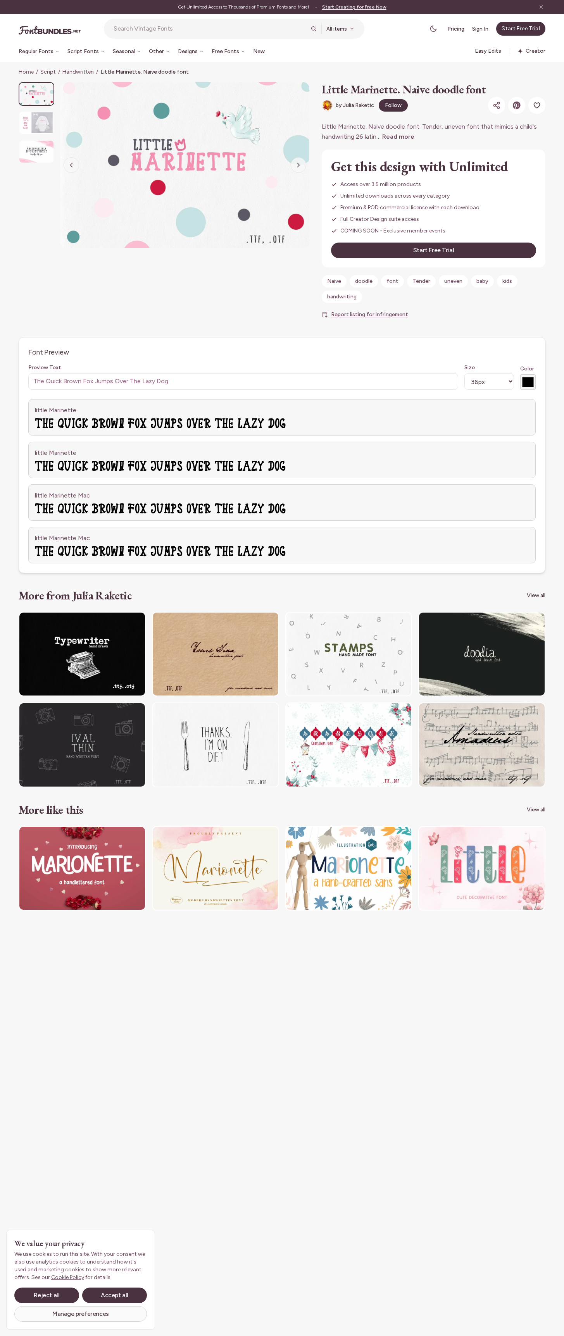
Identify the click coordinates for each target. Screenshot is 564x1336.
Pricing (455, 29)
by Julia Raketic (355, 105)
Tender (421, 281)
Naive (334, 281)
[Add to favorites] (536, 105)
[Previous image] (71, 165)
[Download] (119, 623)
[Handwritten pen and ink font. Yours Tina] (215, 654)
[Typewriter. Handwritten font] (82, 654)
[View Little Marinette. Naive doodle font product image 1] (36, 94)
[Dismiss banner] (541, 7)
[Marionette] (82, 868)
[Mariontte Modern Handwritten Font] (215, 868)
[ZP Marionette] (349, 868)
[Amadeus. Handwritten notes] (482, 745)
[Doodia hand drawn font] (482, 654)
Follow (393, 105)
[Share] (496, 105)
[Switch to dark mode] (433, 28)
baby (482, 281)
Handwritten (78, 72)
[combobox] (210, 28)
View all (536, 595)
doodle (364, 281)
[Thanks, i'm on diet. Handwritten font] (215, 745)
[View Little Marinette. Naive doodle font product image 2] (36, 122)
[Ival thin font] (82, 745)
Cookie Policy (67, 1277)
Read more (398, 136)
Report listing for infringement (369, 314)
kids (507, 281)
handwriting (342, 296)
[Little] (482, 868)
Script (48, 72)
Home (26, 72)
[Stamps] (349, 654)
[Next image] (298, 165)
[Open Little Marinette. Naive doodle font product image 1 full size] (184, 165)
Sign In (480, 29)
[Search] (313, 28)
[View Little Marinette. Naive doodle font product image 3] (36, 152)
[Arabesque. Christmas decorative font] (349, 745)
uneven (453, 281)
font (392, 281)
